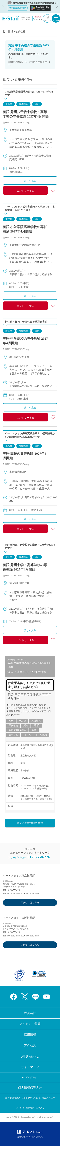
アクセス (30, 1045)
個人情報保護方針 (30, 1087)
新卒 (34, 730)
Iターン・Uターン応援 (35, 735)
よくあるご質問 (30, 1024)
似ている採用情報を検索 (30, 823)
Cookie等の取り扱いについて (30, 1107)
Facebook (13, 997)
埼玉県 (9, 331)
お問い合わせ (30, 1056)
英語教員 (36, 720)
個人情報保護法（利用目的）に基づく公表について (30, 1098)
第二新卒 (13, 735)
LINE (35, 997)
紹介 (37, 104)
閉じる (56, 6)
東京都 (9, 219)
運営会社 (30, 1013)
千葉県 (9, 104)
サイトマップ (30, 1067)
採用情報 (30, 1034)
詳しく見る (30, 180)
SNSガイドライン (30, 1077)
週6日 (37, 725)
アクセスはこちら (30, 902)
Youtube (46, 997)
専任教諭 (23, 104)
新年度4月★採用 (17, 730)
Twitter (24, 997)
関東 (11, 720)
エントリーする (25, 190)
